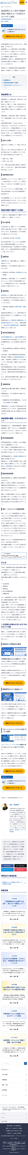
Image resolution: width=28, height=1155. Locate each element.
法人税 (24, 400)
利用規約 (20, 1128)
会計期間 (19, 337)
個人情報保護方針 (17, 1125)
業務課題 (4, 1080)
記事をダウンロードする (13, 36)
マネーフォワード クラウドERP (10, 744)
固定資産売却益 (19, 357)
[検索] (25, 1063)
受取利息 (13, 320)
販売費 (18, 272)
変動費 (20, 456)
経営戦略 (4, 1090)
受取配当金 (20, 320)
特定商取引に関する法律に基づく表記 (14, 1130)
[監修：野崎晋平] (4, 818)
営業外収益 (18, 307)
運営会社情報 (9, 1125)
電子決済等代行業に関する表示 (7, 1135)
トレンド (4, 1095)
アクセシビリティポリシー (21, 1135)
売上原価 (17, 238)
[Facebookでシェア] (7, 865)
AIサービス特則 (14, 1138)
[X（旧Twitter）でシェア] (20, 865)
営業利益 (3, 261)
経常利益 (3, 295)
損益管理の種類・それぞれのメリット (13, 85)
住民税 (8, 402)
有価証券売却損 (14, 325)
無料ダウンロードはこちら (14, 683)
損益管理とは (7, 80)
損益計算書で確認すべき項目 (11, 82)
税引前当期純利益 (6, 337)
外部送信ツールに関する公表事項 (14, 1133)
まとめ (5, 88)
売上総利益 (4, 227)
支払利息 (6, 325)
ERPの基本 (5, 1074)
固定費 (15, 456)
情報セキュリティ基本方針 (11, 1128)
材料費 (9, 466)
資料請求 (22, 2)
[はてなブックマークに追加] (7, 869)
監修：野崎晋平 (5, 21)
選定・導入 (5, 1085)
